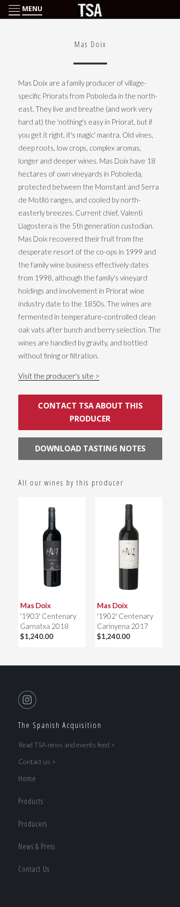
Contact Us (33, 869)
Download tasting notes (90, 448)
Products (30, 801)
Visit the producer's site (56, 375)
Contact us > (37, 761)
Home (27, 778)
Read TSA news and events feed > (66, 745)
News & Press (36, 846)
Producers (32, 823)
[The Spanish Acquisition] (90, 9)
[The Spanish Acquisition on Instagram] (29, 699)
